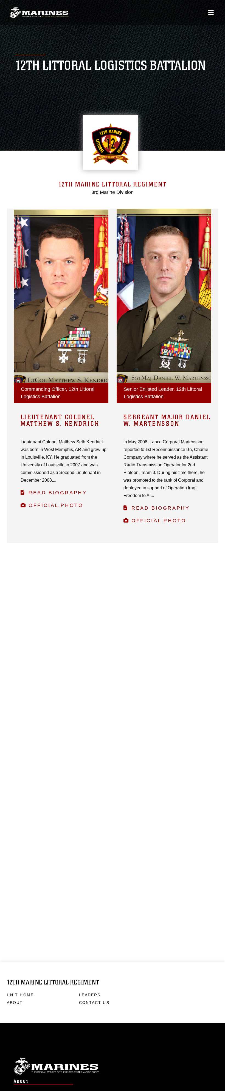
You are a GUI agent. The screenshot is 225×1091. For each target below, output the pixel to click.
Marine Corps (112, 1066)
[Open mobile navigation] (210, 12)
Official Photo (56, 505)
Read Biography (58, 492)
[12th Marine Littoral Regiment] (39, 13)
